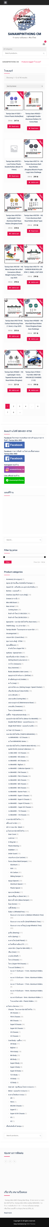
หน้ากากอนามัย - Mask (14, 827)
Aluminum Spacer (16, 884)
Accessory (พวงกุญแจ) (14, 579)
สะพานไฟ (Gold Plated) (16, 940)
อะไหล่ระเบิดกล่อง (12, 1006)
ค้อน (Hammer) (13, 668)
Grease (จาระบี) (11, 598)
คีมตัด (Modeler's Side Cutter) (18, 672)
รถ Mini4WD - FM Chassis (17, 772)
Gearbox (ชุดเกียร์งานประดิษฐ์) (17, 595)
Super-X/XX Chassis (17, 1113)
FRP (11, 868)
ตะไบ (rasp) (12, 683)
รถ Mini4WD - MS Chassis (17, 788)
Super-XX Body (15, 1071)
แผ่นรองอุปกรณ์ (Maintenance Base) (21, 703)
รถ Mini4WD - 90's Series (16, 757)
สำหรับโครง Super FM (16, 648)
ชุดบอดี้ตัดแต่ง (11, 645)
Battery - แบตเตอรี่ (12, 591)
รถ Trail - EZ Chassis (13, 730)
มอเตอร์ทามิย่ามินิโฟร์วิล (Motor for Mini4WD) (22, 719)
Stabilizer (11, 850)
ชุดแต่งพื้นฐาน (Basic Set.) (17, 896)
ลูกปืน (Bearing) (13, 933)
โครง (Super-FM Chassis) (17, 964)
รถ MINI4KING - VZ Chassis (17, 737)
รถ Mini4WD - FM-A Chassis (17, 776)
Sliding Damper (15, 876)
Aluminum (13, 865)
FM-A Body (14, 1051)
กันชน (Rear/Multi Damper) (17, 861)
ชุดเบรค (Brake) (13, 892)
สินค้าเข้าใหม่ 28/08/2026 (17, 617)
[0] (44, 44)
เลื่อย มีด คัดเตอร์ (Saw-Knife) (18, 691)
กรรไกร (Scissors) (14, 664)
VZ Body (13, 1082)
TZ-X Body (14, 1075)
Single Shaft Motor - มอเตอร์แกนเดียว (21, 726)
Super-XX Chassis (16, 1028)
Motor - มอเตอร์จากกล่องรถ (17, 1091)
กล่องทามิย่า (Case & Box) (15, 637)
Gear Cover (12, 834)
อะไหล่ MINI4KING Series (17, 741)
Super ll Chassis (15, 1024)
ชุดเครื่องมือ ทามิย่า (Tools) (15, 657)
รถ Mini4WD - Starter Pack (17, 792)
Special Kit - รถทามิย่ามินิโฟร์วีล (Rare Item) (21, 622)
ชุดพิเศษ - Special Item (14, 653)
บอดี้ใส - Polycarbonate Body (16, 715)
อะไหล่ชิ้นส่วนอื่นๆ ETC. (16, 944)
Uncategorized (11, 633)
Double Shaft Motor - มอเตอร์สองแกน (21, 722)
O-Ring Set (12, 842)
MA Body (13, 1055)
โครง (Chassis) (13, 960)
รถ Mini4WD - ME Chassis (17, 784)
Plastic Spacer (15, 888)
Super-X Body (15, 1067)
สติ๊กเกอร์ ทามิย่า (12, 823)
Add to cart (34, 182)
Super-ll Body (14, 1063)
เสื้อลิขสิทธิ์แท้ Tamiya (13, 1126)
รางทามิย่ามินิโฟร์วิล (13, 819)
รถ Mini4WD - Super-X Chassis (18, 799)
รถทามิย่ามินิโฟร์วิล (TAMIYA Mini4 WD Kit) (21, 746)
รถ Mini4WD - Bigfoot (15, 764)
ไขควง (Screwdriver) (15, 710)
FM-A (12, 1102)
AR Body (13, 1044)
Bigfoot (12, 1048)
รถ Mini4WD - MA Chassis (17, 780)
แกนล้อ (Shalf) (13, 956)
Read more (15, 126)
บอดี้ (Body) (12, 908)
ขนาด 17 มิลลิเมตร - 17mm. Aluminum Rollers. (26, 984)
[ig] (10, 1161)
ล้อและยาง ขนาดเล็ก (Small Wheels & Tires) (25, 921)
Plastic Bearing (13, 846)
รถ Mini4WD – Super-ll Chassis (19, 803)
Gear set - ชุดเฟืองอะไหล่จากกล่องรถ (21, 1087)
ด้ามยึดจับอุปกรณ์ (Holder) (17, 679)
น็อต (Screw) (12, 904)
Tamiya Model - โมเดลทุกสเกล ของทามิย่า (20, 629)
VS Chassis (14, 1032)
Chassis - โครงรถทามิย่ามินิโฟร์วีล (20, 1009)
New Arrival (10, 606)
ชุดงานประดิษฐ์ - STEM (14, 641)
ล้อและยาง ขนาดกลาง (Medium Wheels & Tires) (27, 915)
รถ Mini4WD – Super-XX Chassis (19, 807)
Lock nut (11, 838)
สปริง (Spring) (13, 936)
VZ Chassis (14, 1036)
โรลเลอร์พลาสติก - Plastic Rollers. (22, 1001)
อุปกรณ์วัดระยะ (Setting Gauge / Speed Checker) (25, 687)
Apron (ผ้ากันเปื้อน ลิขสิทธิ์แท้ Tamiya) (19, 583)
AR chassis (14, 1013)
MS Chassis (14, 1020)
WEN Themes (30, 1224)
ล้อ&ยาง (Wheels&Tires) (16, 912)
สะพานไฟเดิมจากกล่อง (16, 1095)
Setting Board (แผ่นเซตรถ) (17, 660)
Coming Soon (13, 610)
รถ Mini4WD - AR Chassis (17, 761)
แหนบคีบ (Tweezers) (15, 706)
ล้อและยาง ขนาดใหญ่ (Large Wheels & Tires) (26, 925)
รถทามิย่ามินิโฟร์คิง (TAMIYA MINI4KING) (20, 734)
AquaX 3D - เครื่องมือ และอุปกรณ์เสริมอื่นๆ (21, 587)
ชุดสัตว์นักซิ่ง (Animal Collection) (19, 749)
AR (11, 1098)
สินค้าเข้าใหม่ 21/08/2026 (17, 613)
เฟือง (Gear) (12, 952)
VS (11, 1117)
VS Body (13, 1079)
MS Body (13, 1059)
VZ (11, 1121)
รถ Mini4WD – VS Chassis (17, 815)
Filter (8, 562)
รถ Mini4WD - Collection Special (19, 768)
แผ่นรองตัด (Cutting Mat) (17, 699)
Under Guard (12, 853)
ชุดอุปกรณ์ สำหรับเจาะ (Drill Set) (19, 675)
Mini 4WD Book (11, 602)
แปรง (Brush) (13, 695)
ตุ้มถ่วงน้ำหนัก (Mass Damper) (18, 900)
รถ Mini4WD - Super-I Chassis (18, 795)
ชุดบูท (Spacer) (13, 881)
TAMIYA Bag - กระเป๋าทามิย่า (16, 626)
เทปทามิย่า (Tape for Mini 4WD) (19, 948)
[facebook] (6, 1161)
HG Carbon (14, 872)
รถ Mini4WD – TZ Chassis (17, 811)
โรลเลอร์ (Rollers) (14, 967)
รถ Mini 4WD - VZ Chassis (17, 753)
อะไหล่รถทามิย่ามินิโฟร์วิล (15, 831)
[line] (14, 1161)
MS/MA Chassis (16, 1106)
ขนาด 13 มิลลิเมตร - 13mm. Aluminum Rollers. (26, 977)
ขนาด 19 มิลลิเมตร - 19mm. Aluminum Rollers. (26, 991)
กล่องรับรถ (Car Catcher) (17, 857)
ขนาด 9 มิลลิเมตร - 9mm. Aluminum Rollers (25, 997)
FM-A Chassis (15, 1017)
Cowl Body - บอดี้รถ (15, 1040)
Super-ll (12, 1109)
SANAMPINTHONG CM (24, 34)
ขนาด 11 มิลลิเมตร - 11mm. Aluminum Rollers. (26, 971)
